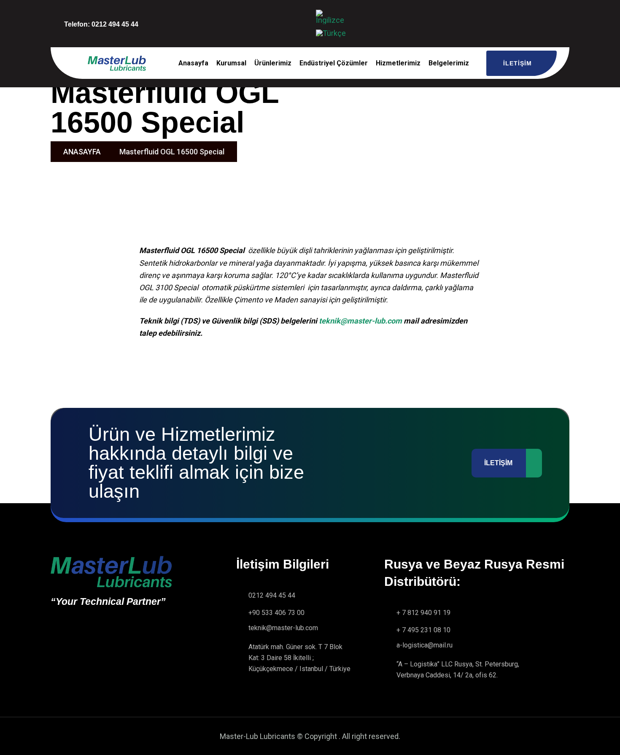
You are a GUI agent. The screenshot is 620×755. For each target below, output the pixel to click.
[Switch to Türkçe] (331, 33)
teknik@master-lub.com (360, 320)
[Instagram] (272, 21)
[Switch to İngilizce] (332, 17)
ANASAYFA (82, 151)
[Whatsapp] (295, 21)
